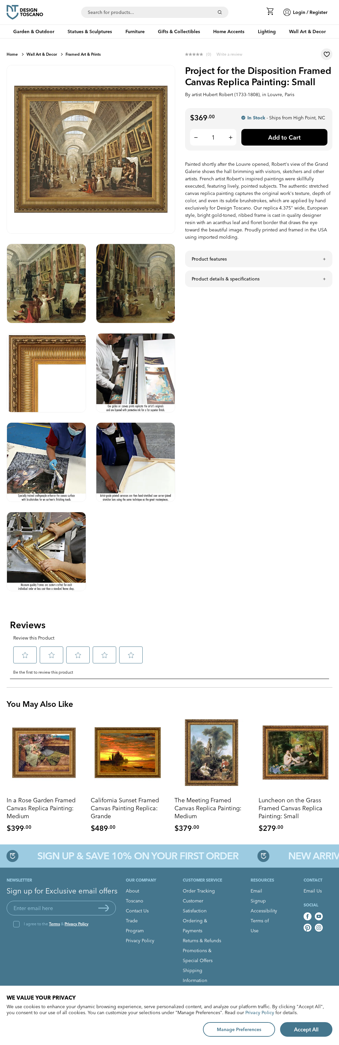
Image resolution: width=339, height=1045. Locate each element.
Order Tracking (199, 891)
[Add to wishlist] (326, 54)
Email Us (313, 891)
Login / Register (310, 12)
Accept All (306, 1029)
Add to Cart (284, 137)
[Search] (220, 12)
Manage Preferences (239, 1029)
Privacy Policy (76, 923)
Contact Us (137, 911)
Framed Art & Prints (83, 54)
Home (12, 54)
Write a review (229, 54)
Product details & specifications (226, 279)
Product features (209, 259)
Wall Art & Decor (41, 54)
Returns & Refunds (202, 941)
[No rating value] (195, 54)
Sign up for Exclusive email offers (62, 890)
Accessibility (264, 911)
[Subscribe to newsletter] (104, 908)
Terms (54, 923)
